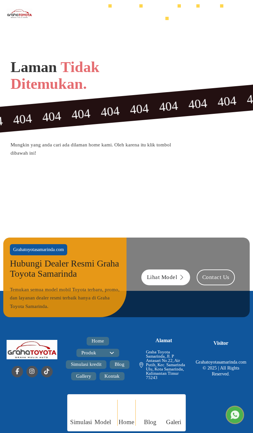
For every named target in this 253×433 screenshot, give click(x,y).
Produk (125, 7)
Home (102, 7)
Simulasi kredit (163, 7)
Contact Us (216, 277)
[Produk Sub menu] (136, 7)
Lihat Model (162, 277)
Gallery (213, 7)
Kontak (158, 19)
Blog (191, 7)
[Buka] (239, 13)
